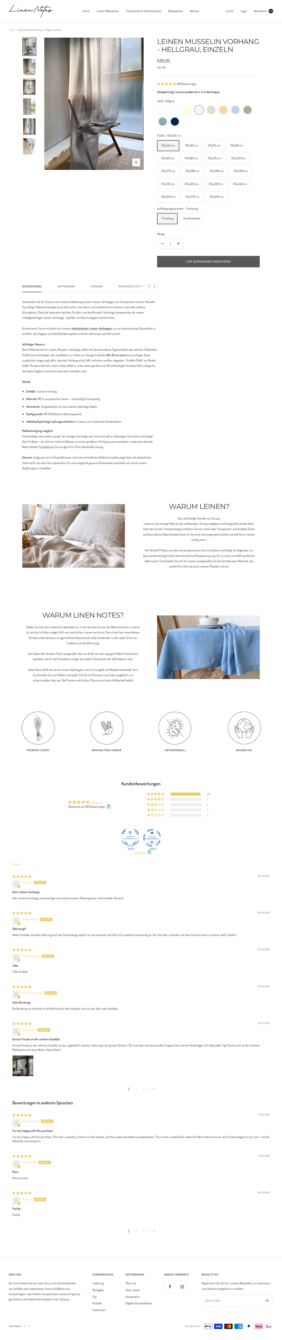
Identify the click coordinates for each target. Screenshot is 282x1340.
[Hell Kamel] (223, 110)
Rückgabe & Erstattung (135, 286)
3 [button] (143, 1089)
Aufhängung (66, 286)
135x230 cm (238, 158)
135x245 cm (168, 145)
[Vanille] (187, 110)
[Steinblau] (162, 121)
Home (86, 11)
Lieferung (98, 1283)
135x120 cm (167, 158)
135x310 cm (167, 184)
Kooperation (133, 1296)
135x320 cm (192, 184)
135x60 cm (191, 145)
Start (11, 29)
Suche (229, 11)
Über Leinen (133, 1290)
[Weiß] (162, 110)
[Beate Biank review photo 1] (22, 1065)
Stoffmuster (29, 468)
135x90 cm (236, 145)
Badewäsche (175, 11)
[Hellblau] (235, 110)
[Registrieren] (267, 1300)
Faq (94, 1296)
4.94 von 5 (97, 802)
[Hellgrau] (199, 110)
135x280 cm (192, 171)
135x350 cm (168, 196)
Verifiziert (140, 852)
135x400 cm (216, 196)
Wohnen (194, 11)
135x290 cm (217, 171)
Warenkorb (262, 11)
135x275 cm (168, 171)
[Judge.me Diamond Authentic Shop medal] (130, 838)
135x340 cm (240, 184)
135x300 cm (241, 171)
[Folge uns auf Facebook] (170, 1287)
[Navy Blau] (174, 121)
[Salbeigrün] (247, 110)
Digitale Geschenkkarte (139, 1303)
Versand (97, 286)
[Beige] (211, 110)
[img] (21, 876)
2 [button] (136, 1089)
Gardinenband (192, 218)
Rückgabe (98, 1290)
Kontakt (97, 1303)
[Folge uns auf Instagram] (182, 1287)
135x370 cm (192, 196)
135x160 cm (191, 158)
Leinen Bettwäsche (108, 11)
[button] (167, 84)
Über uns (131, 1283)
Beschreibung (32, 286)
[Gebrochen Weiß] (174, 110)
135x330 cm (216, 184)
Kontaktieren (46, 447)
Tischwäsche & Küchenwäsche (143, 11)
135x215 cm (214, 158)
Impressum (99, 1310)
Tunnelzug (167, 218)
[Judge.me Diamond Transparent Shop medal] (152, 838)
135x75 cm (214, 145)
